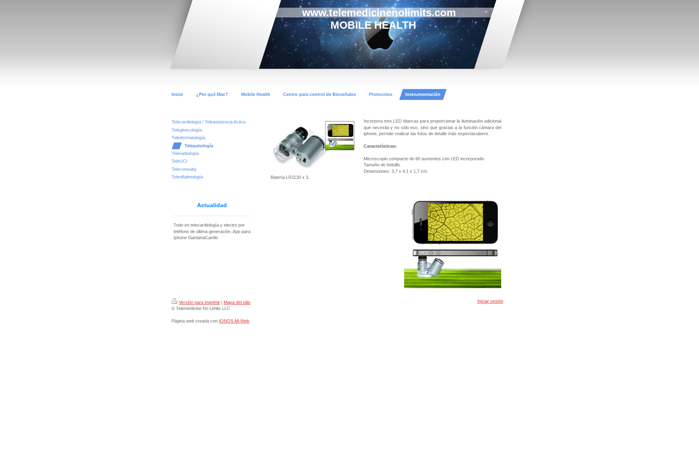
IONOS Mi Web (234, 320)
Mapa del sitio (237, 302)
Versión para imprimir (199, 302)
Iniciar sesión (490, 301)
